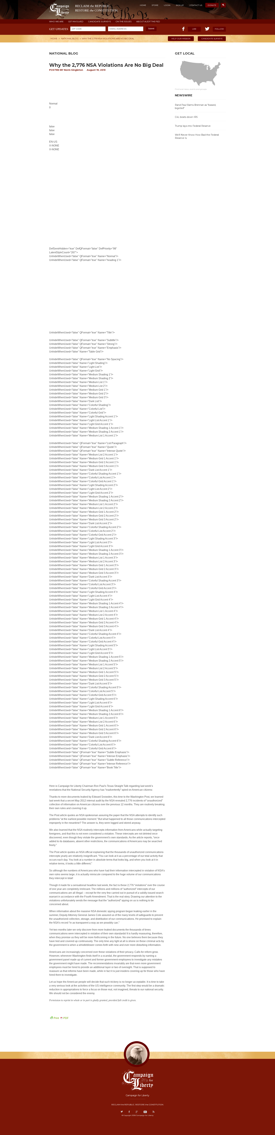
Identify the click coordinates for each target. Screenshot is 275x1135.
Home (143, 5)
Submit (151, 29)
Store (155, 5)
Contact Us (195, 5)
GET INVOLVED (75, 22)
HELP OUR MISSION (180, 38)
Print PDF (61, 1018)
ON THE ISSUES (124, 22)
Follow (219, 29)
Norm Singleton (73, 70)
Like (194, 29)
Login (167, 5)
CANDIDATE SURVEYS (99, 22)
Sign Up (180, 5)
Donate (212, 5)
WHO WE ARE (56, 22)
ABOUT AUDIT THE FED (148, 22)
